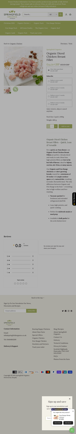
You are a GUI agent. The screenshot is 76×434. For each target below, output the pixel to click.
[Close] (70, 399)
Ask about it (68, 423)
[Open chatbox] (72, 430)
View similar (57, 423)
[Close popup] (72, 411)
